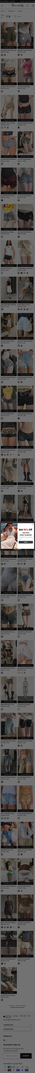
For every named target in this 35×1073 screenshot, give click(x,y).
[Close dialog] (33, 524)
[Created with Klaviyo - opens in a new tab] (17, 549)
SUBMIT (26, 542)
